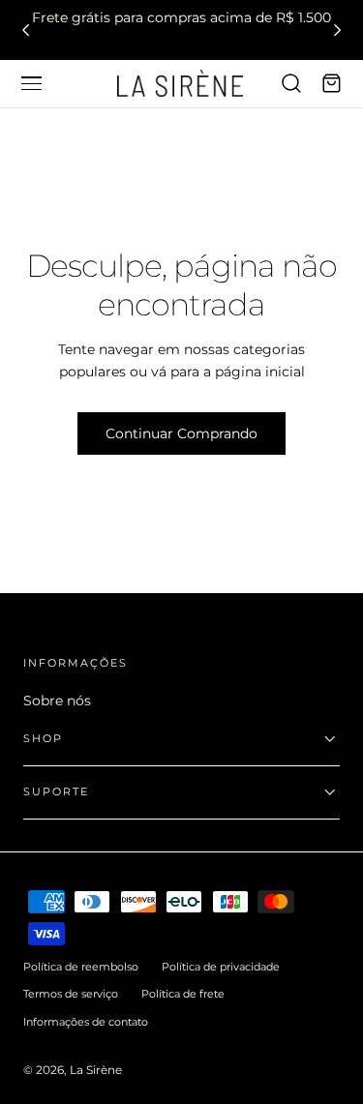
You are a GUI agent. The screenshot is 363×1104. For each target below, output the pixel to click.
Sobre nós (57, 700)
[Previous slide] (25, 29)
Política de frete (183, 993)
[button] (31, 83)
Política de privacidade (221, 966)
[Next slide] (337, 29)
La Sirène (96, 1069)
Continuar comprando (181, 433)
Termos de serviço (70, 993)
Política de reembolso (80, 966)
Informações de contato (85, 1022)
